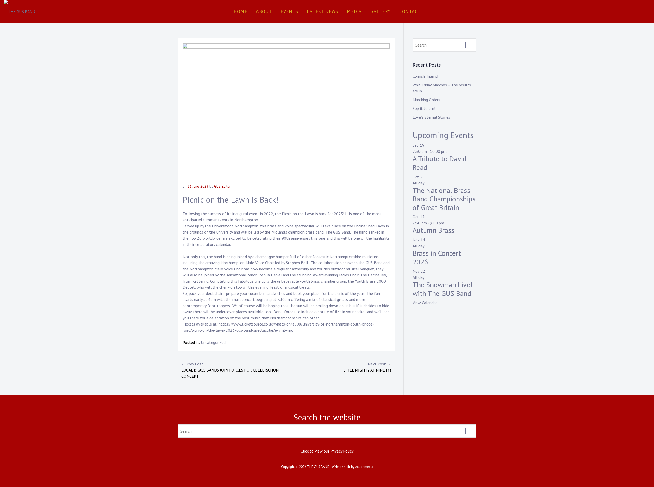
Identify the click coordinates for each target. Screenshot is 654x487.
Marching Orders (426, 99)
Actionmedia (364, 467)
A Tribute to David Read (439, 163)
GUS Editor (222, 186)
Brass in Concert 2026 (437, 257)
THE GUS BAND (318, 467)
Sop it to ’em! (424, 108)
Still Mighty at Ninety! (367, 367)
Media (354, 11)
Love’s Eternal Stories (431, 117)
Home (240, 11)
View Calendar (425, 302)
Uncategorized (213, 342)
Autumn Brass (433, 230)
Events (289, 11)
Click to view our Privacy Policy (327, 451)
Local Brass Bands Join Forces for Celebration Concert (230, 370)
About (264, 11)
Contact (410, 11)
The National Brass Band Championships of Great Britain (444, 198)
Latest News (322, 11)
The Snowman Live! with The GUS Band (442, 289)
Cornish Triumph (426, 76)
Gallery (380, 11)
